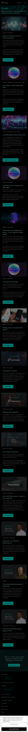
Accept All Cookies (14, 729)
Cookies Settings (14, 724)
